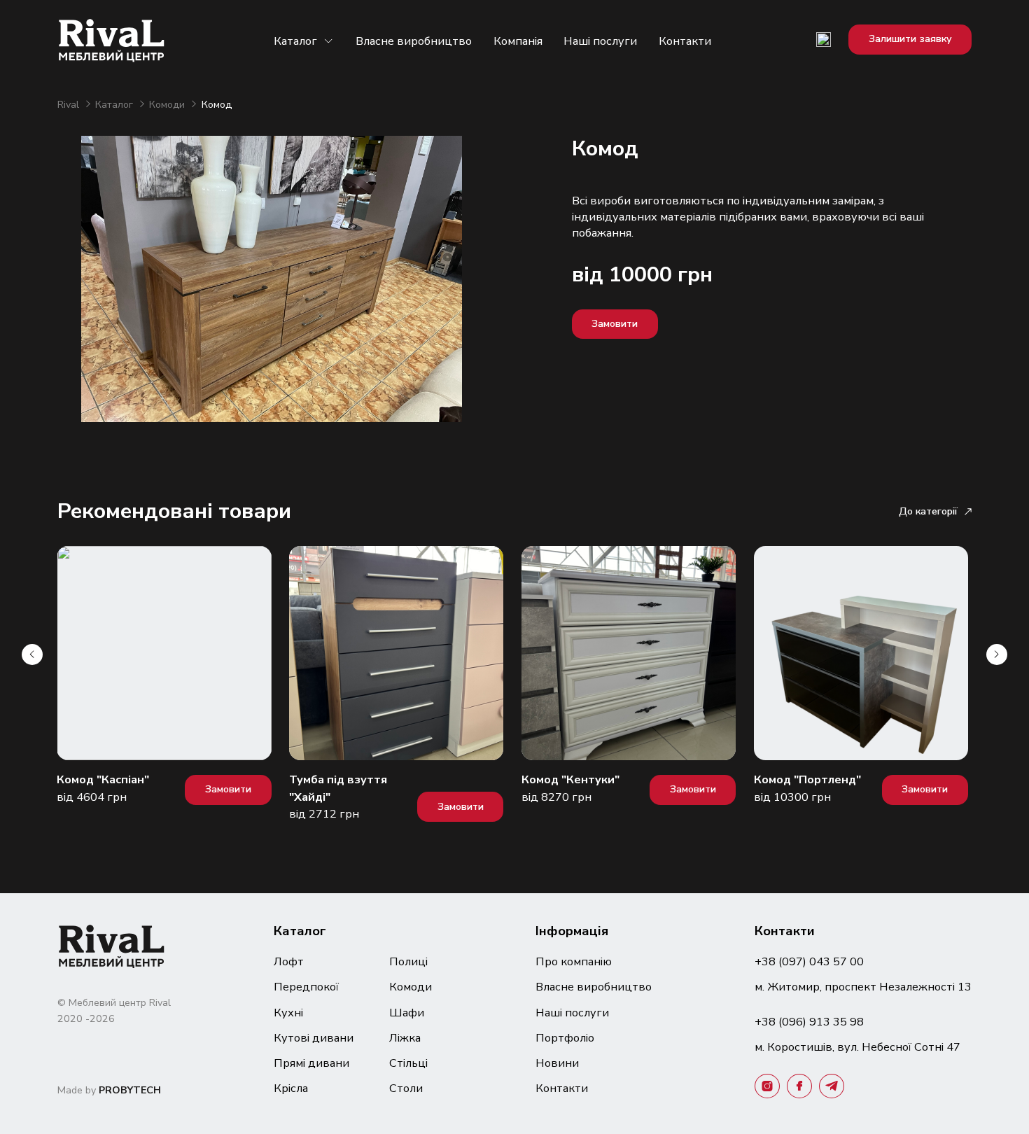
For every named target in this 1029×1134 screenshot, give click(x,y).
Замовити (615, 323)
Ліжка (405, 1038)
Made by (109, 1090)
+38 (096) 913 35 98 (809, 1022)
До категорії (928, 511)
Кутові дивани (314, 1038)
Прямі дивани (311, 1063)
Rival (69, 104)
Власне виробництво (414, 41)
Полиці (408, 961)
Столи (406, 1088)
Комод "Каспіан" (103, 779)
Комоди (168, 104)
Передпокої (306, 987)
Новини (557, 1063)
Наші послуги (600, 41)
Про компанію (574, 961)
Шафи (406, 1012)
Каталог (295, 41)
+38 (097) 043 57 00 (809, 961)
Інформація (572, 930)
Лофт (289, 961)
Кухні (288, 1012)
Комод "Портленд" (807, 779)
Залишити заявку (910, 39)
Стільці (408, 1063)
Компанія (517, 41)
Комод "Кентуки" (571, 779)
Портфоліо (565, 1038)
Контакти (685, 41)
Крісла (291, 1088)
